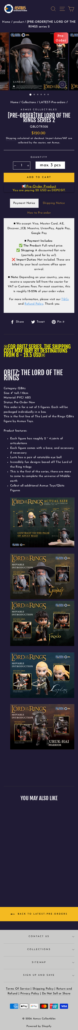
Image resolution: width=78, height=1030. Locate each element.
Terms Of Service (17, 988)
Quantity (39, 157)
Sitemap (39, 962)
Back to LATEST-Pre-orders (42, 914)
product (19, 22)
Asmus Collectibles (39, 110)
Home (6, 22)
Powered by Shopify (38, 1026)
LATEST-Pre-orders (52, 102)
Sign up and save (39, 975)
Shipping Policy (43, 988)
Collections (28, 102)
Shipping (11, 138)
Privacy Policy (29, 993)
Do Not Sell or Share (56, 993)
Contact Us (39, 936)
